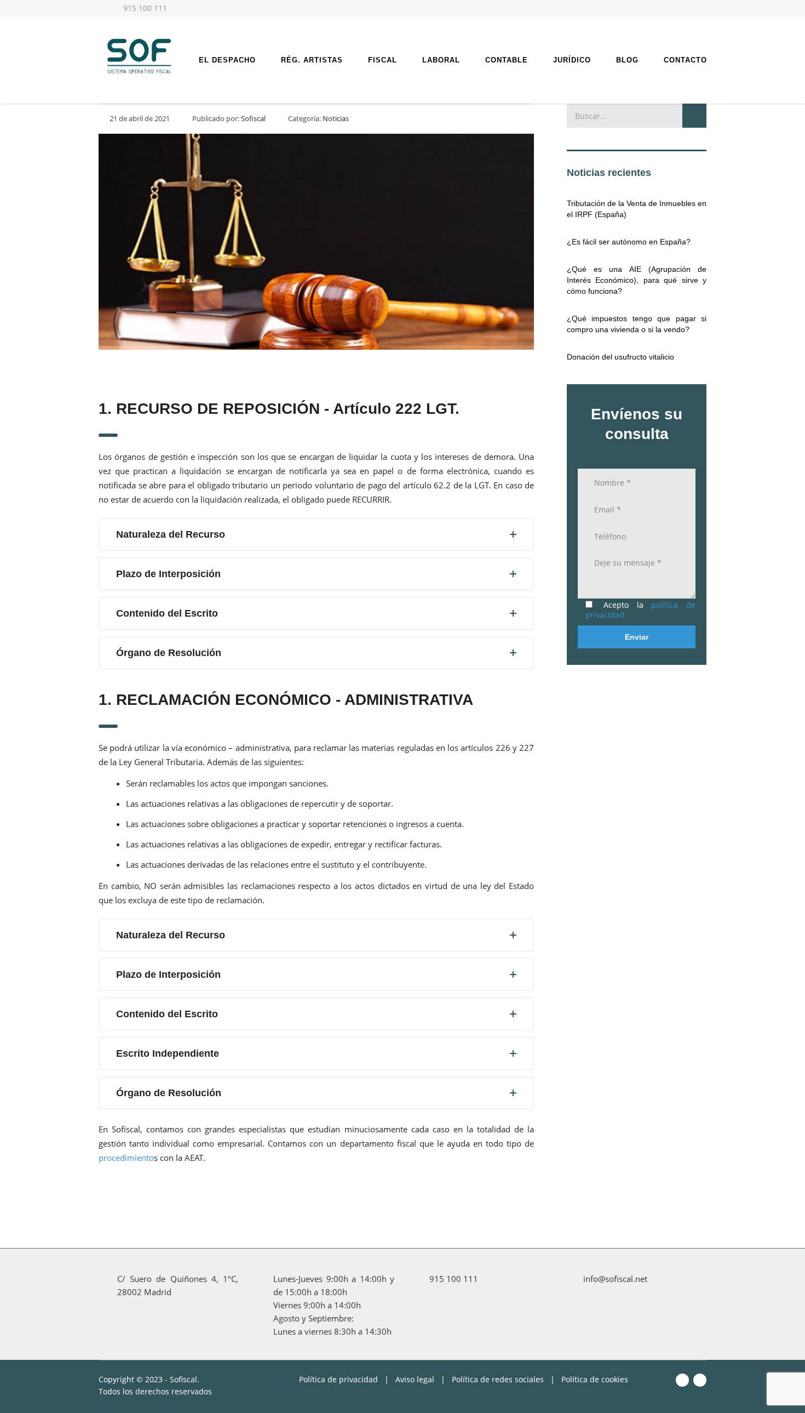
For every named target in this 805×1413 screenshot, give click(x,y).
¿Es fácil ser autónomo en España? (629, 241)
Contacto (685, 60)
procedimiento (126, 1157)
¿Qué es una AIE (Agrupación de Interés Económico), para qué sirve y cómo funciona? (636, 280)
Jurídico (572, 60)
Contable (506, 60)
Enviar (636, 637)
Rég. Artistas (312, 60)
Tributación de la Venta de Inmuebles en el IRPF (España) (636, 209)
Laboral (441, 60)
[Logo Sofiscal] (138, 54)
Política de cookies (594, 1379)
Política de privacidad (338, 1379)
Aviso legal (414, 1379)
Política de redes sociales (498, 1379)
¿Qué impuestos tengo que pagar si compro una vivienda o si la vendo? (636, 324)
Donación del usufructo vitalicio (620, 356)
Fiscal (382, 60)
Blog (627, 60)
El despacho (227, 60)
